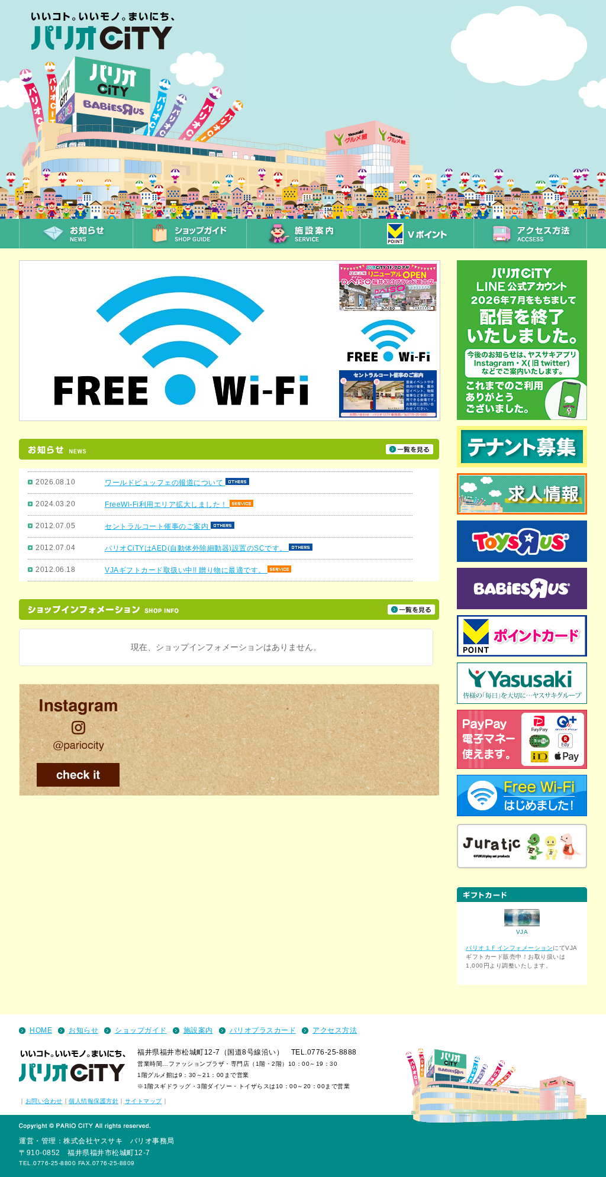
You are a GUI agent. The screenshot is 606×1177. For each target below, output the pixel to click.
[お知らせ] (76, 233)
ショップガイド (141, 1030)
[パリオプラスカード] (416, 233)
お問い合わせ (44, 1101)
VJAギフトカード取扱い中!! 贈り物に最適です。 (186, 570)
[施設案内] (303, 233)
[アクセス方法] (530, 233)
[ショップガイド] (189, 233)
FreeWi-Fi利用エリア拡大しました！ (167, 504)
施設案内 (198, 1030)
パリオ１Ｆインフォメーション (509, 948)
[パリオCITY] (108, 36)
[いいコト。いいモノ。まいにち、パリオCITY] (72, 1067)
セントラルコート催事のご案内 (158, 526)
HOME (41, 1030)
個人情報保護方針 (93, 1101)
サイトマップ (143, 1101)
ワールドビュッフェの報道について (165, 482)
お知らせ (83, 1030)
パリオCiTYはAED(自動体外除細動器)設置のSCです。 (197, 548)
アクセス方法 (334, 1030)
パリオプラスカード (263, 1030)
